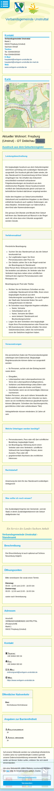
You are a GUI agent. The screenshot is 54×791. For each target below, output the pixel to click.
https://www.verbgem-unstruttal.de (20, 680)
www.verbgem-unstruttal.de (16, 67)
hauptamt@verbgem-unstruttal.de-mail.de (22, 62)
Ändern (40, 141)
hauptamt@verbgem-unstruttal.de (18, 59)
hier (8, 771)
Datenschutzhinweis (27, 777)
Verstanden (27, 783)
